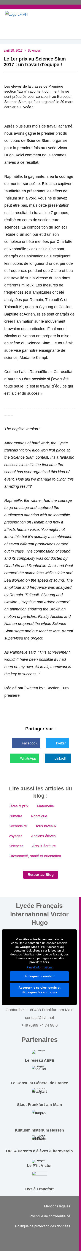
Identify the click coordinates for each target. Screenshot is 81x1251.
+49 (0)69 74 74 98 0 (39, 1025)
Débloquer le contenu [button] (40, 976)
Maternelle (45, 806)
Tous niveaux (46, 826)
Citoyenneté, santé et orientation (35, 856)
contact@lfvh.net (39, 1018)
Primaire (15, 816)
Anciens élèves (43, 836)
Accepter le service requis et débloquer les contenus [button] (39, 990)
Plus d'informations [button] (39, 967)
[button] (26, 743)
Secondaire (18, 826)
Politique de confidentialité (50, 1216)
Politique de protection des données (42, 1226)
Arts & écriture (44, 846)
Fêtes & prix (18, 806)
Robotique (39, 816)
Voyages (15, 836)
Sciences (34, 50)
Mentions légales (57, 1206)
